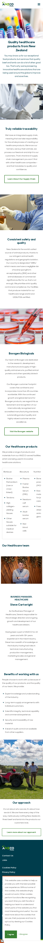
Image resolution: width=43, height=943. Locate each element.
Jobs (4, 860)
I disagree (23, 934)
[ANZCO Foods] (11, 4)
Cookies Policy (9, 867)
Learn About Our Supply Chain (21, 179)
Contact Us (7, 855)
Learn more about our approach (21, 832)
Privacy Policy (8, 872)
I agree (11, 934)
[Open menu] (39, 4)
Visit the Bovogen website (21, 431)
